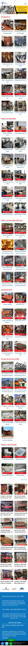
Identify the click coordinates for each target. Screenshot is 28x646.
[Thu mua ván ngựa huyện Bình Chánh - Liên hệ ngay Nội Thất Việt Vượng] (6, 523)
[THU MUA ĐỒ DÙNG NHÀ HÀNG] (20, 228)
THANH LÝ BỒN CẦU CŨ (20, 459)
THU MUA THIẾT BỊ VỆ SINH (7, 475)
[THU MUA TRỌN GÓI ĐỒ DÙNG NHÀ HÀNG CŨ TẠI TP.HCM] (20, 260)
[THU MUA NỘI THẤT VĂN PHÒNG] (7, 142)
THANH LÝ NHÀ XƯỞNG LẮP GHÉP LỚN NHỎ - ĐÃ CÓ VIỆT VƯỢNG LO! (20, 375)
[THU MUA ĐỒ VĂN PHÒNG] (7, 207)
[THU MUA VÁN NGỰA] (7, 297)
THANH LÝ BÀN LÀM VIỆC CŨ (20, 133)
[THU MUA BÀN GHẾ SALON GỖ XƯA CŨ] (7, 314)
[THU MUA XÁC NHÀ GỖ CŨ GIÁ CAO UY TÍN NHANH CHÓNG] (7, 432)
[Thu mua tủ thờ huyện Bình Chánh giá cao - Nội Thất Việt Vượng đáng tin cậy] (20, 574)
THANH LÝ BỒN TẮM (20, 475)
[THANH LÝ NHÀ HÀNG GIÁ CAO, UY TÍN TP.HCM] (7, 260)
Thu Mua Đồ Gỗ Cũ (6, 290)
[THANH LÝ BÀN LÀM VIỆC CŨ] (20, 126)
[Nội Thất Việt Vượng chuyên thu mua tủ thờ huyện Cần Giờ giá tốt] (20, 489)
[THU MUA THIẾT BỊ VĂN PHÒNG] (7, 126)
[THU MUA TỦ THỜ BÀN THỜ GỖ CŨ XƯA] (7, 346)
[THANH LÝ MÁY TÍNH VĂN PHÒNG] (7, 175)
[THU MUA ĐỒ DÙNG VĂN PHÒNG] (7, 159)
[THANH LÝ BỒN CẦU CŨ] (20, 452)
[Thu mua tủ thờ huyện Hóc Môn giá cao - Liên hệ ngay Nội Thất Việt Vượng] (20, 557)
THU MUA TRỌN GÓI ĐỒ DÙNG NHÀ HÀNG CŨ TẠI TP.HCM (20, 269)
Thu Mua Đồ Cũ (5, 17)
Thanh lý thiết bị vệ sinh (9, 444)
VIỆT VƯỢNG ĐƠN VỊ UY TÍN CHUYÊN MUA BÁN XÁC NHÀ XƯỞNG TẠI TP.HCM (7, 391)
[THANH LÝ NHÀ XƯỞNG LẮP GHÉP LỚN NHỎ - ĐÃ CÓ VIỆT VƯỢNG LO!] (20, 367)
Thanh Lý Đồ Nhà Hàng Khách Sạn (11, 220)
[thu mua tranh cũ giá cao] (7, 57)
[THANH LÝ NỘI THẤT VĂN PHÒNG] (20, 191)
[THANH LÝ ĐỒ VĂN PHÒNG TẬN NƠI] (20, 57)
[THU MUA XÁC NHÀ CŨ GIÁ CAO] (7, 399)
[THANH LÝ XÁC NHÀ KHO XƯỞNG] (20, 415)
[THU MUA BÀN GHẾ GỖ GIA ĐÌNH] (7, 330)
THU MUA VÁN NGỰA (7, 304)
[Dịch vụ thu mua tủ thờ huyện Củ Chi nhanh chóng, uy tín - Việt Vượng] (6, 574)
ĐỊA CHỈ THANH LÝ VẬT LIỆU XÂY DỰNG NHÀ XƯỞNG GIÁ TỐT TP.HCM (7, 375)
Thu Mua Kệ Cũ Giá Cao (20, 47)
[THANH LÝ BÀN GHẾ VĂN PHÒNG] (20, 175)
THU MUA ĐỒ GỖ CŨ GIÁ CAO (20, 80)
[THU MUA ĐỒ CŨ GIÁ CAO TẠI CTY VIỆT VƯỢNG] (20, 24)
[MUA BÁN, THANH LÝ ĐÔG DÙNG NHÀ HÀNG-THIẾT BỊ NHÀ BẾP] (7, 277)
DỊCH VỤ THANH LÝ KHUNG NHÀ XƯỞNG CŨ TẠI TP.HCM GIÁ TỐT (20, 391)
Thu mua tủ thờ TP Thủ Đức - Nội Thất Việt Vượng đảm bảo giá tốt (6, 515)
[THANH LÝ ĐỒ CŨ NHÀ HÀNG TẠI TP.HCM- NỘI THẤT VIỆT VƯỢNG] (20, 277)
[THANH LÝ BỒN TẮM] (20, 468)
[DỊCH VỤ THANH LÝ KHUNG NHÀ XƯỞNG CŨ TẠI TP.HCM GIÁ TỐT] (20, 383)
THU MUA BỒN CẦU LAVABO (7, 459)
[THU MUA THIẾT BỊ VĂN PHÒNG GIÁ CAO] (20, 159)
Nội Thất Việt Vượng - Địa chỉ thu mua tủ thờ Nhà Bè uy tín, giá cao (6, 566)
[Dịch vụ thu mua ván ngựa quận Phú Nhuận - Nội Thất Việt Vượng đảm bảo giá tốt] (20, 540)
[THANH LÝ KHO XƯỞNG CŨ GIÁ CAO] (20, 89)
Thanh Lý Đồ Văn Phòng (8, 118)
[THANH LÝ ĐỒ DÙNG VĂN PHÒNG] (20, 142)
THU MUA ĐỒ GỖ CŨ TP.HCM (20, 336)
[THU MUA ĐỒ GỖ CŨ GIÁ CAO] (20, 73)
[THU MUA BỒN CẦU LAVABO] (7, 452)
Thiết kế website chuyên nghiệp (15, 643)
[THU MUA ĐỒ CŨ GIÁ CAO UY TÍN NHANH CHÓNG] (7, 24)
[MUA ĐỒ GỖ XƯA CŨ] (20, 297)
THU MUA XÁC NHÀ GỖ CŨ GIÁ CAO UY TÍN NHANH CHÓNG (7, 440)
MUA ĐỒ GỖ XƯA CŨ (20, 304)
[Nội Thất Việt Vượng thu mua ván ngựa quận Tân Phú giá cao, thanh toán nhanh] (20, 523)
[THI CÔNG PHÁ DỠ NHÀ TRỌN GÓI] (20, 399)
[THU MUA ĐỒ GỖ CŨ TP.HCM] (20, 330)
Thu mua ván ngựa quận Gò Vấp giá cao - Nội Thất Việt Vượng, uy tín (20, 515)
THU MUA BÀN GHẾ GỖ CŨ (20, 320)
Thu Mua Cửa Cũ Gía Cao (7, 47)
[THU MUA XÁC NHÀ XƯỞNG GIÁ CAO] (7, 415)
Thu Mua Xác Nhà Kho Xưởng (10, 359)
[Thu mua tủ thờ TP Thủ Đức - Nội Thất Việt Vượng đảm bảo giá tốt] (6, 506)
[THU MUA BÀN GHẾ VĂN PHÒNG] (7, 191)
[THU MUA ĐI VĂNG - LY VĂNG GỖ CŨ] (20, 346)
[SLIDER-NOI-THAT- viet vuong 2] (14, 10)
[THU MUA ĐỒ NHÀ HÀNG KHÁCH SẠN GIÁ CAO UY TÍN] (7, 244)
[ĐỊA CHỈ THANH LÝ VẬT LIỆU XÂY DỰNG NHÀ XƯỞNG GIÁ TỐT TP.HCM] (7, 367)
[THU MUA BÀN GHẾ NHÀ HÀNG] (7, 228)
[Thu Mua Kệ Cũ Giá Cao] (20, 41)
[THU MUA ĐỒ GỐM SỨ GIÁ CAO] (20, 106)
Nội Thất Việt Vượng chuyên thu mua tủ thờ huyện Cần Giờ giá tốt (20, 497)
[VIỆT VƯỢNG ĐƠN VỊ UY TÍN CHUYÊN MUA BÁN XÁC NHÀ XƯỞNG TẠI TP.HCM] (7, 383)
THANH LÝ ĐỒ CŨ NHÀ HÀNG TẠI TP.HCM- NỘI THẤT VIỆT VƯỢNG (20, 285)
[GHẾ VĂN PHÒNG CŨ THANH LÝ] (20, 207)
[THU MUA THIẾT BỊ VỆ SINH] (7, 468)
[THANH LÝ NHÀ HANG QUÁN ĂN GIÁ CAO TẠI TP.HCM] (20, 244)
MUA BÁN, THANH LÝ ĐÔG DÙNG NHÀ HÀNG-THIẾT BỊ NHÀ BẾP (7, 285)
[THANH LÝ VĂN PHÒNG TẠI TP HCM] (7, 73)
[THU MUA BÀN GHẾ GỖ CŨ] (20, 314)
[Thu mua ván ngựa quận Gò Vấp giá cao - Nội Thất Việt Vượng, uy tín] (20, 506)
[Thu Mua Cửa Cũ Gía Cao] (7, 41)
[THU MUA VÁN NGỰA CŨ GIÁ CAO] (7, 89)
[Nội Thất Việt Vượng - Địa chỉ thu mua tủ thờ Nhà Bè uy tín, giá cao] (6, 557)
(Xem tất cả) (24, 479)
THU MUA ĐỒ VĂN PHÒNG (7, 214)
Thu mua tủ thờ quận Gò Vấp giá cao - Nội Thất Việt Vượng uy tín (6, 497)
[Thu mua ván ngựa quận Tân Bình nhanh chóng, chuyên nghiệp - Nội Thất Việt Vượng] (6, 540)
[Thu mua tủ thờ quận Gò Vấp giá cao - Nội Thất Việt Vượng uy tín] (6, 489)
